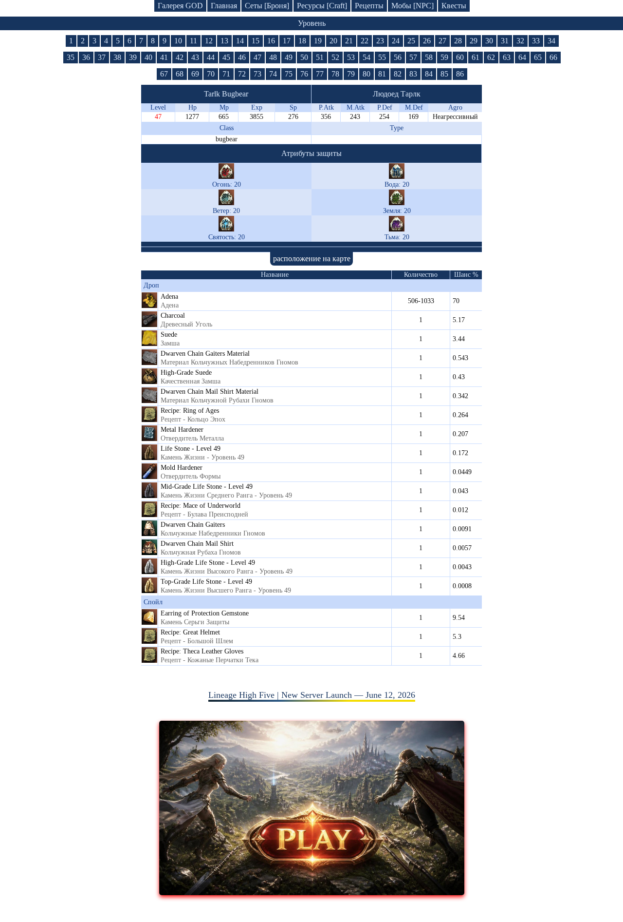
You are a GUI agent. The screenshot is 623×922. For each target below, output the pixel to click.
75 (289, 74)
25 (411, 41)
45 (226, 57)
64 (522, 57)
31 (505, 41)
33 (536, 41)
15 (255, 41)
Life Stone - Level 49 (190, 448)
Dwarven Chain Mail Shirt (197, 543)
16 (271, 41)
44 (211, 57)
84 (429, 74)
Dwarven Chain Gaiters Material (205, 353)
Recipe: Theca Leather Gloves (202, 651)
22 (364, 41)
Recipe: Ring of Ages (190, 410)
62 (491, 57)
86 (460, 74)
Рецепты (369, 5)
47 (257, 57)
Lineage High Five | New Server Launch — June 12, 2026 (311, 695)
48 (273, 57)
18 (302, 41)
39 (133, 57)
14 (240, 41)
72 (242, 74)
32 (520, 41)
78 (335, 74)
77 (320, 74)
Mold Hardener (181, 467)
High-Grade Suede (186, 372)
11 (193, 41)
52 (335, 57)
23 (380, 41)
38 (117, 57)
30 (489, 41)
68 (179, 74)
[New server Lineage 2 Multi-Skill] (311, 892)
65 (538, 57)
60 (460, 57)
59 (444, 57)
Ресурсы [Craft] (322, 5)
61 (475, 57)
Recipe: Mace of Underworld (200, 505)
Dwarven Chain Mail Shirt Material (209, 391)
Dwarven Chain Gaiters (193, 524)
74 (273, 74)
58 (429, 57)
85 (444, 74)
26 (427, 41)
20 (333, 41)
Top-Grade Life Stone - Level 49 (206, 581)
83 (413, 74)
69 (195, 74)
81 (382, 74)
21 (349, 41)
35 (70, 57)
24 (396, 41)
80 (366, 74)
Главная (224, 5)
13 (224, 41)
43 (195, 57)
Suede (169, 334)
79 (351, 74)
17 (287, 41)
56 (398, 57)
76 (304, 74)
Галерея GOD (180, 5)
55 (382, 57)
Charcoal (173, 315)
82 (398, 74)
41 (164, 57)
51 (320, 57)
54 (366, 57)
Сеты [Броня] (267, 5)
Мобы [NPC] (412, 5)
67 (164, 74)
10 (178, 41)
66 (553, 57)
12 (209, 41)
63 (507, 57)
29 (473, 41)
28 (458, 41)
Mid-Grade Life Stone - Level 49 (207, 486)
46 (242, 57)
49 (289, 57)
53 (351, 57)
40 (148, 57)
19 (318, 41)
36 (86, 57)
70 (211, 74)
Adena (169, 296)
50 (304, 57)
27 (442, 41)
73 (257, 74)
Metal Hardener (182, 429)
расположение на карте (311, 258)
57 (413, 57)
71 (226, 74)
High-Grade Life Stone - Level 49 (208, 562)
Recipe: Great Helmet (190, 632)
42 (179, 57)
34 (551, 41)
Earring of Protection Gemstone (205, 613)
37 (102, 57)
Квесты (453, 5)
